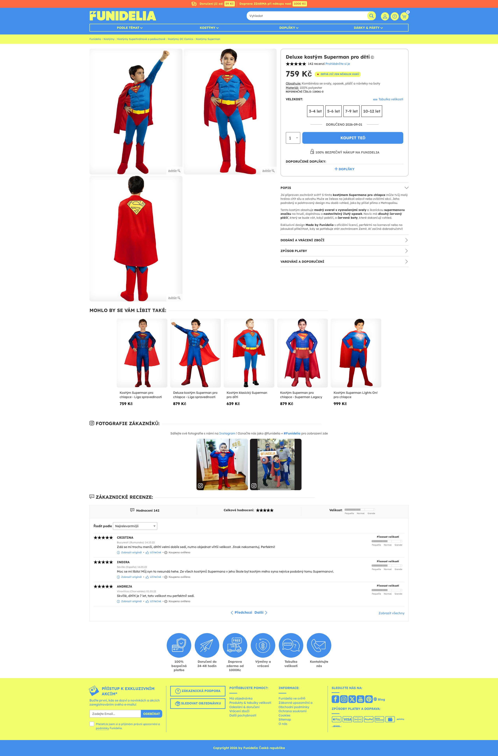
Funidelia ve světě (292, 698)
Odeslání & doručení (244, 707)
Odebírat (151, 714)
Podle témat (128, 27)
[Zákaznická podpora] (395, 16)
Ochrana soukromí (293, 711)
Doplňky (287, 27)
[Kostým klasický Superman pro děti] (249, 353)
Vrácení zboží (239, 711)
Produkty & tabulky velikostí (250, 703)
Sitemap (285, 719)
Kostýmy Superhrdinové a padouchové (141, 39)
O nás (283, 724)
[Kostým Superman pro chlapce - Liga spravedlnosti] (142, 353)
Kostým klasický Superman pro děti (247, 395)
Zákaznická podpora (200, 691)
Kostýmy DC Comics (180, 39)
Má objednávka (241, 698)
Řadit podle (103, 526)
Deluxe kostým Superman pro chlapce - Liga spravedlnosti (195, 395)
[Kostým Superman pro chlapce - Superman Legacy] (302, 353)
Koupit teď (352, 137)
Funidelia (95, 39)
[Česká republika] (335, 699)
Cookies (284, 715)
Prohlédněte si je (337, 64)
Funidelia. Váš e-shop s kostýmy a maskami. (122, 15)
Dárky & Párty (367, 27)
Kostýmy (207, 27)
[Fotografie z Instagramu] (222, 464)
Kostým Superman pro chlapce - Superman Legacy (301, 395)
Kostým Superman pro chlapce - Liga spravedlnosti (141, 395)
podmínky (102, 728)
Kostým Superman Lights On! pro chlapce (356, 395)
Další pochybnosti (242, 715)
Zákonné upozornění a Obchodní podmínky (295, 705)
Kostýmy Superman (208, 39)
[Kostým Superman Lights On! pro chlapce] (356, 353)
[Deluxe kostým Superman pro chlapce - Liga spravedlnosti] (195, 353)
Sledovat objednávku (200, 703)
